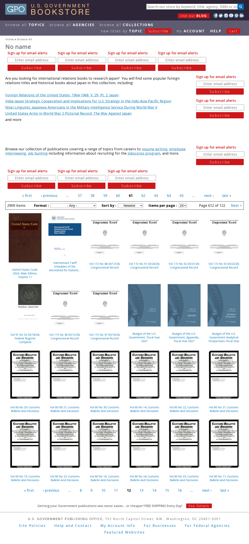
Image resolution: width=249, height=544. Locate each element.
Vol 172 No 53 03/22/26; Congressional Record (224, 265)
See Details (199, 506)
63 (156, 195)
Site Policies (32, 525)
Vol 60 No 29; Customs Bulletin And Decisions (25, 409)
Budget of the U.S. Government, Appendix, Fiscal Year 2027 (184, 337)
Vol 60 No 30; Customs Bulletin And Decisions (104, 409)
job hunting (38, 153)
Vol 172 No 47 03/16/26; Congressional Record (104, 336)
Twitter (221, 15)
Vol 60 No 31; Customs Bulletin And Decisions (223, 409)
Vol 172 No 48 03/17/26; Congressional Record (104, 265)
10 (103, 490)
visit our (193, 16)
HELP (216, 31)
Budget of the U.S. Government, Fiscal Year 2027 (144, 337)
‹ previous (49, 195)
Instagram (226, 15)
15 (167, 490)
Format (41, 205)
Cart (233, 31)
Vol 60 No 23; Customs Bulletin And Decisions (65, 478)
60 (118, 195)
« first (27, 195)
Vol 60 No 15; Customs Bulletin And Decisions (25, 478)
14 (154, 490)
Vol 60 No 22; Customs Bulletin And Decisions (184, 409)
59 (105, 195)
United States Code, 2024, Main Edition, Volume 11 (25, 273)
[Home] (49, 13)
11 (116, 490)
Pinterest (236, 15)
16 (180, 490)
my (190, 31)
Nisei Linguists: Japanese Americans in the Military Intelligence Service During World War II (81, 107)
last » (226, 195)
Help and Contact (73, 525)
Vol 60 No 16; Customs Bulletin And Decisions (104, 478)
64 (169, 195)
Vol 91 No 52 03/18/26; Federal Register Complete (25, 338)
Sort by (108, 205)
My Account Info (117, 525)
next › (208, 195)
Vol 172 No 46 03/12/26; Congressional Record (64, 336)
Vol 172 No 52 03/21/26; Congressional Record (184, 265)
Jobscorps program (144, 153)
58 (92, 195)
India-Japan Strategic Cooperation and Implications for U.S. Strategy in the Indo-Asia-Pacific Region (88, 101)
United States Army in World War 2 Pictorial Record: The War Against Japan (68, 113)
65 (182, 195)
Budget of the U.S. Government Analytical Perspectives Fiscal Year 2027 (224, 337)
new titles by (135, 31)
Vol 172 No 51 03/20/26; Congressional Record (144, 265)
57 (80, 195)
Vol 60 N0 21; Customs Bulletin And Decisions (64, 409)
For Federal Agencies (207, 525)
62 (143, 195)
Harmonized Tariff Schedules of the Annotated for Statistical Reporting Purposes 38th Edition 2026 (65, 266)
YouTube (231, 15)
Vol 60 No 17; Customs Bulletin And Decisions (223, 478)
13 (141, 490)
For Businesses (160, 525)
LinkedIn (241, 15)
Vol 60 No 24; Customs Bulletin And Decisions (144, 478)
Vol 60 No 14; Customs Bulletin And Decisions (144, 409)
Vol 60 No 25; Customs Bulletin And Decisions (184, 478)
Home (9, 39)
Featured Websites (124, 532)
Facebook (215, 15)
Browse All (25, 24)
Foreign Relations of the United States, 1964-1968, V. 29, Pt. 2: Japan (62, 95)
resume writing (154, 149)
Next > (236, 205)
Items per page (162, 205)
